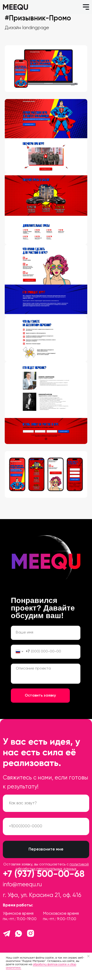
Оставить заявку (40, 695)
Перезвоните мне (46, 849)
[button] (86, 7)
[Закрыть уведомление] (88, 956)
